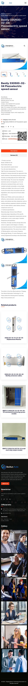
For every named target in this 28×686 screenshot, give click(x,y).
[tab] (14, 150)
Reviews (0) (14, 155)
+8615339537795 (7, 513)
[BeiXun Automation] (6, 3)
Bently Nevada (12, 119)
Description (14, 151)
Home (2, 13)
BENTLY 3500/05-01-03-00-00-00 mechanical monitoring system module (14, 412)
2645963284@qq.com (14, 139)
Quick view (23, 318)
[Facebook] (6, 126)
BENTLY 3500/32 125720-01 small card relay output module (14, 449)
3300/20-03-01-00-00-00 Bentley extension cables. (14, 375)
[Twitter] (8, 126)
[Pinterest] (10, 126)
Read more (23, 315)
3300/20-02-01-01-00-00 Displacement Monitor (14, 338)
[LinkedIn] (13, 126)
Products (8, 13)
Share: (3, 126)
